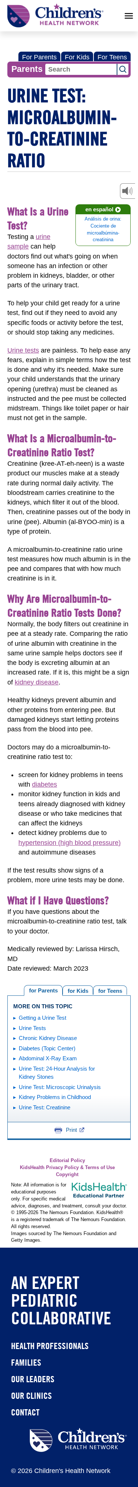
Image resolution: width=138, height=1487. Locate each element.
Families (26, 1362)
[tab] (110, 990)
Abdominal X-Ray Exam (48, 1058)
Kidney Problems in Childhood (55, 1097)
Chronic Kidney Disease (48, 1038)
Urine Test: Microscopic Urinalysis (60, 1087)
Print (71, 1130)
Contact (25, 1412)
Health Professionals (50, 1345)
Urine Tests (32, 1028)
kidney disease (37, 682)
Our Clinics (31, 1395)
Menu (128, 15)
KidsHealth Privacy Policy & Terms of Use (67, 1167)
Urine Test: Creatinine (44, 1107)
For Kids (77, 57)
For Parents (39, 57)
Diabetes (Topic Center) (47, 1048)
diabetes (44, 784)
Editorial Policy (67, 1160)
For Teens (112, 57)
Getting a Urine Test (42, 1018)
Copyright (67, 1174)
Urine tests (23, 350)
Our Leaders (32, 1378)
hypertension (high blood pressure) (69, 842)
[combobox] (81, 69)
